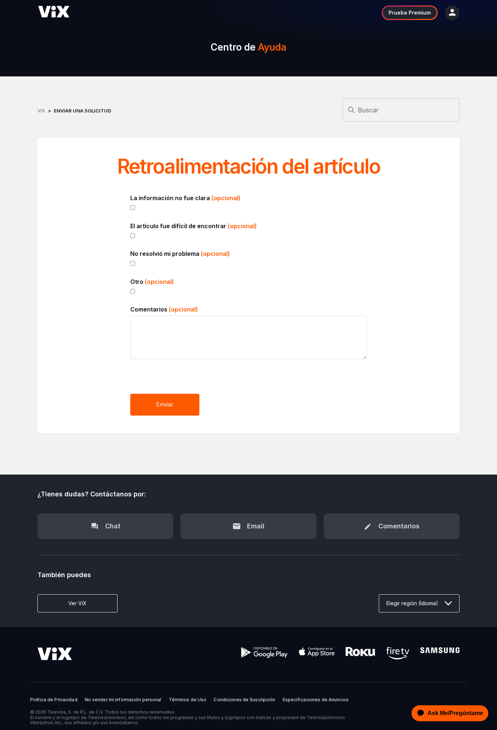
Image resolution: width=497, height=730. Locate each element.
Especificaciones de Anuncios (316, 699)
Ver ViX (77, 603)
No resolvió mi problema (180, 253)
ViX (41, 111)
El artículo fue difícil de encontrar (193, 226)
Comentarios (164, 309)
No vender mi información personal (123, 699)
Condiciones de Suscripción (244, 699)
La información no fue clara (185, 198)
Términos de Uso (188, 699)
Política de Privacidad (53, 699)
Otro (152, 281)
